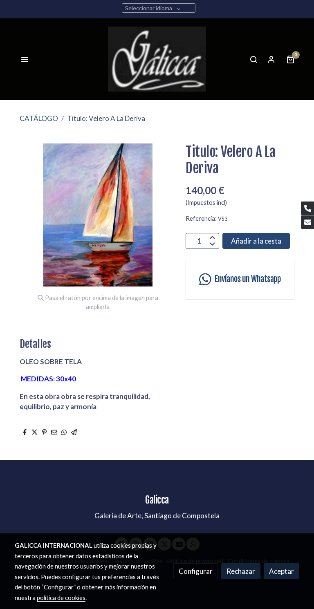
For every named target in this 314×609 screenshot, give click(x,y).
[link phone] (307, 208)
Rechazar (241, 571)
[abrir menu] (24, 59)
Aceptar (281, 571)
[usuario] (271, 59)
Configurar (196, 571)
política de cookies (61, 597)
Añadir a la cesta (256, 241)
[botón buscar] (253, 59)
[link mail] (307, 222)
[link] (157, 59)
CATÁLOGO (39, 118)
